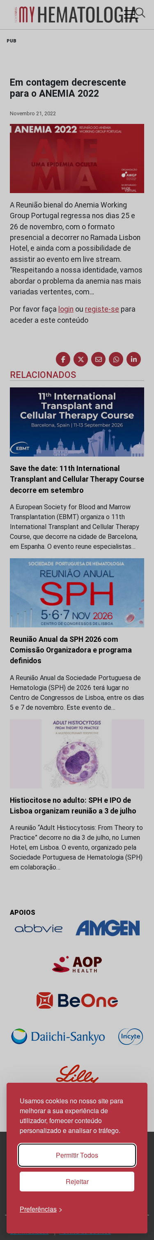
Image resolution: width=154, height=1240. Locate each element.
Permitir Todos (77, 1155)
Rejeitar (77, 1181)
